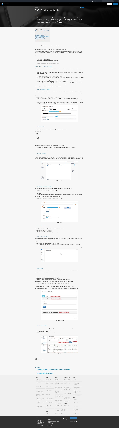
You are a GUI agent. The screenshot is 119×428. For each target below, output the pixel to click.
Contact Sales (75, 399)
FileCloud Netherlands (39, 406)
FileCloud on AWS (48, 407)
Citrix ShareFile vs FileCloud (40, 394)
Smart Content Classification (49, 387)
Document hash (38, 39)
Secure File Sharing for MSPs (59, 413)
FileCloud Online (38, 401)
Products (47, 4)
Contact (99, 1)
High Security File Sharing (58, 393)
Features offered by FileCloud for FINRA (42, 30)
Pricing (62, 4)
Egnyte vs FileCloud (39, 395)
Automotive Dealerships (67, 379)
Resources (57, 4)
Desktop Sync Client (48, 379)
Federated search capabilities (41, 34)
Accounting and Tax (67, 383)
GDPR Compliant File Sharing (59, 409)
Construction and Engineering (68, 380)
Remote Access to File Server (59, 387)
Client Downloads (38, 379)
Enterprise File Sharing (58, 379)
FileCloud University (76, 413)
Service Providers (68, 4)
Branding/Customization (49, 390)
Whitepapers (66, 410)
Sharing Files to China (58, 395)
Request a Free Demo (77, 387)
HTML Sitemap (38, 407)
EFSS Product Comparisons (40, 387)
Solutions (52, 4)
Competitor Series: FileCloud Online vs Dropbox (45, 370)
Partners (87, 1)
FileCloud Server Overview (40, 380)
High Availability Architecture (49, 402)
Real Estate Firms (66, 401)
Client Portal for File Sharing (58, 405)
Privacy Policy (75, 388)
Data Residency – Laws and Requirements (44, 372)
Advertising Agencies (67, 382)
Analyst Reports (66, 405)
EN (116, 1)
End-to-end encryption (40, 37)
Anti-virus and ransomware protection (42, 36)
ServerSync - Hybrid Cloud (49, 383)
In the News (75, 382)
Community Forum (76, 406)
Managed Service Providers (68, 396)
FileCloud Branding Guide (77, 395)
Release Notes (76, 409)
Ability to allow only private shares (41, 31)
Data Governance (48, 386)
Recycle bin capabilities (40, 35)
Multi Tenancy (47, 401)
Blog (74, 380)
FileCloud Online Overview (40, 382)
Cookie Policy (75, 393)
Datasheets (65, 409)
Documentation (76, 403)
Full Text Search (48, 394)
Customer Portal (76, 402)
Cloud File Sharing (57, 380)
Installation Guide (76, 410)
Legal (65, 394)
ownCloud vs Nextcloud (39, 391)
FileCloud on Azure (48, 409)
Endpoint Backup (48, 382)
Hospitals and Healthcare (67, 393)
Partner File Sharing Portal (58, 401)
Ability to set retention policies (41, 38)
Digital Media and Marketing (68, 389)
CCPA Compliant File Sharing (59, 410)
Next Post (82, 363)
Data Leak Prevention (49, 389)
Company (91, 1)
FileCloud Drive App (48, 380)
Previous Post (38, 363)
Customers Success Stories (40, 398)
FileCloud (36, 7)
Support (95, 1)
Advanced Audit (48, 395)
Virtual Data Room (57, 388)
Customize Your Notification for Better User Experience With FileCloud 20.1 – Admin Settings (53, 369)
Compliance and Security (39, 386)
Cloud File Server (57, 382)
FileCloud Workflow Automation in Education (45, 373)
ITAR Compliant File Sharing (58, 400)
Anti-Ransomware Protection (50, 398)
